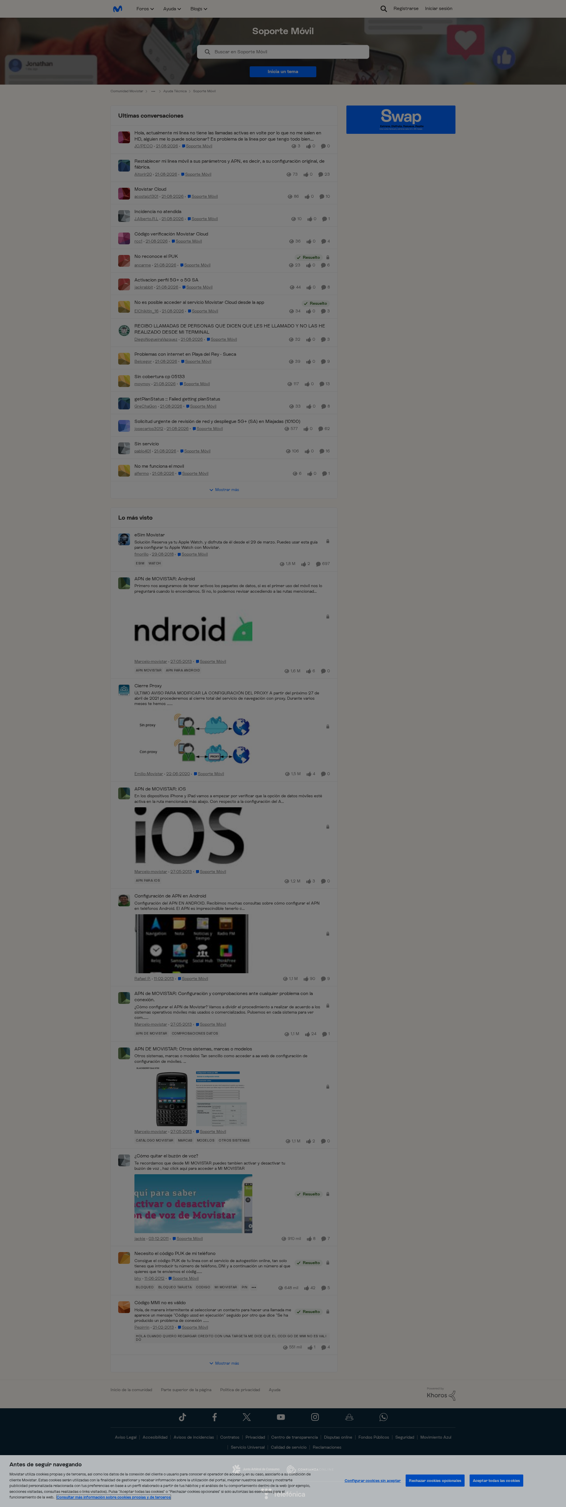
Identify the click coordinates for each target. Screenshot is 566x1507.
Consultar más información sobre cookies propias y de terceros (114, 1497)
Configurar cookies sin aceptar (373, 1480)
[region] (283, 1481)
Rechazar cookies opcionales (435, 1480)
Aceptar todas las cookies (496, 1480)
